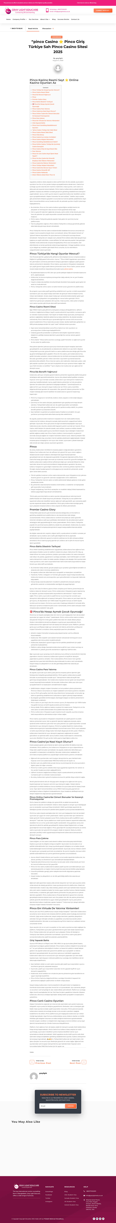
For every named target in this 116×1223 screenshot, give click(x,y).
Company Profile (19, 19)
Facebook (48, 1195)
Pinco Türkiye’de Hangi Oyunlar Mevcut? (46, 90)
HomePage (49, 1191)
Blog (54, 19)
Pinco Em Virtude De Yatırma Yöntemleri (45, 120)
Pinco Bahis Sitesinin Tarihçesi (42, 102)
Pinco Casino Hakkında (40, 172)
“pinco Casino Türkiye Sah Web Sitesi (44, 130)
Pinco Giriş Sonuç (38, 135)
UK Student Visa (70, 1201)
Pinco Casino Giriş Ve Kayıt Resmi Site (44, 149)
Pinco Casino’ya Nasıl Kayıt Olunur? (44, 111)
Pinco (34, 97)
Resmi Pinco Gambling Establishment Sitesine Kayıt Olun (41, 1144)
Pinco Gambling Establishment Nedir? (45, 142)
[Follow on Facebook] (94, 1219)
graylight (59, 58)
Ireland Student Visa (71, 1205)
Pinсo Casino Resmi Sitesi (40, 92)
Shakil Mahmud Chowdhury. (54, 1219)
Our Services (33, 19)
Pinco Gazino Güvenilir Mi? (41, 170)
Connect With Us (102, 10)
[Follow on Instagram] (100, 1219)
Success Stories (63, 19)
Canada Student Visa (71, 1198)
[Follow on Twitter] (97, 1219)
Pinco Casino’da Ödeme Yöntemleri (44, 163)
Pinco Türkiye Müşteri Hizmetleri (43, 165)
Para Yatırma (36, 151)
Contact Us (75, 19)
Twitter (47, 1198)
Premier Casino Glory (39, 99)
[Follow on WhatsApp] (103, 1219)
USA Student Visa (70, 1195)
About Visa (44, 19)
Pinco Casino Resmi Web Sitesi (42, 132)
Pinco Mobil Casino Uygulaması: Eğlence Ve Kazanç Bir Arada (43, 1130)
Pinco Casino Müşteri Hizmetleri (42, 139)
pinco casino (68, 269)
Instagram (48, 1201)
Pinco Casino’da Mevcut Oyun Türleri (44, 168)
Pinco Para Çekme (38, 118)
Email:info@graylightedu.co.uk (60, 11)
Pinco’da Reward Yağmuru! (41, 94)
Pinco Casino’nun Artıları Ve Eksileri (44, 137)
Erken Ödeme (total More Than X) (43, 175)
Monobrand (56, 37)
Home (8, 19)
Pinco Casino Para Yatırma (41, 109)
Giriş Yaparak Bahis (38, 123)
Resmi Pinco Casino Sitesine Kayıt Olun (32, 1159)
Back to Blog (17, 28)
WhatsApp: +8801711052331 (58, 9)
